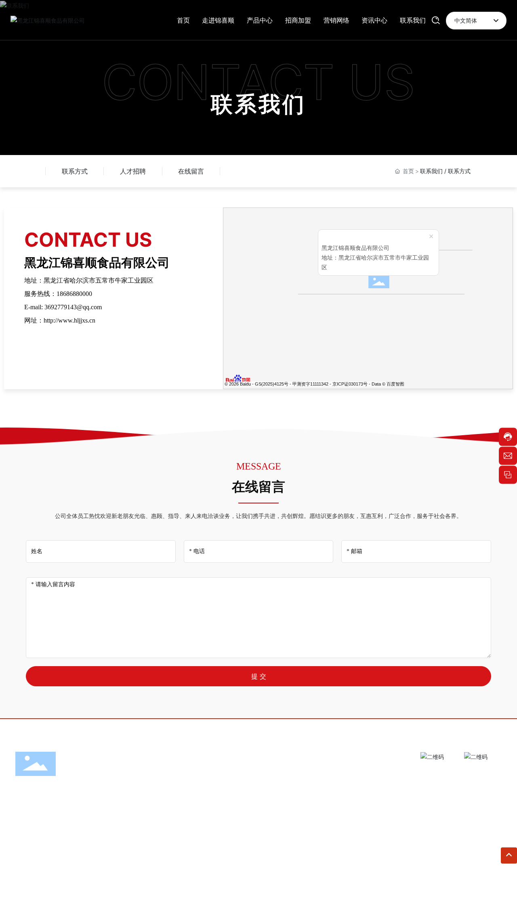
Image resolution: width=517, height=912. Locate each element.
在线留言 (191, 171)
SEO (228, 896)
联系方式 (75, 171)
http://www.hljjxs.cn (69, 320)
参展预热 (368, 896)
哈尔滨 (208, 896)
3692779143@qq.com (73, 307)
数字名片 (342, 896)
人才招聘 (133, 171)
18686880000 (74, 293)
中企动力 (187, 896)
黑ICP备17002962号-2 (472, 896)
